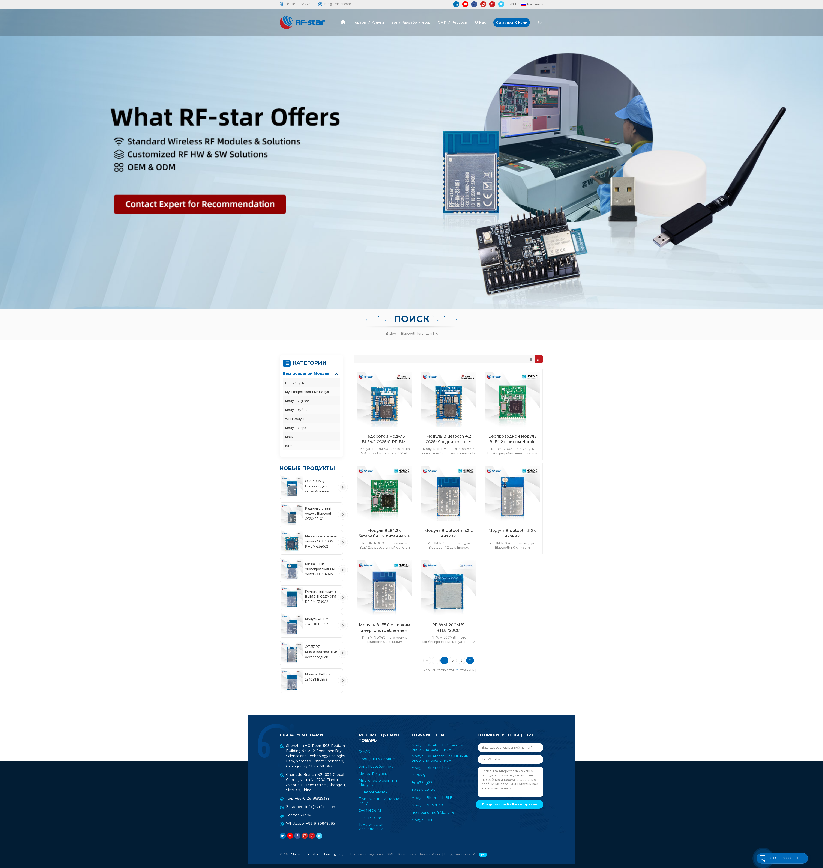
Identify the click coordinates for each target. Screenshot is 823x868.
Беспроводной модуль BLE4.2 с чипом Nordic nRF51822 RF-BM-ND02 (512, 439)
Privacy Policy (430, 854)
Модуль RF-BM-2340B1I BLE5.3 (317, 621)
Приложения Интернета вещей (381, 801)
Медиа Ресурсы (373, 774)
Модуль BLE (422, 820)
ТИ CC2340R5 (423, 790)
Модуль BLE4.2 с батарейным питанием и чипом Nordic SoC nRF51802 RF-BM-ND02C (384, 533)
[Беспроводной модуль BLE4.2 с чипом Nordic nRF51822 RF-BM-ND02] (512, 399)
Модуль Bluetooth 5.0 (431, 768)
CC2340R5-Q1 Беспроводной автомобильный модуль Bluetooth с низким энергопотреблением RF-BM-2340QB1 (322, 486)
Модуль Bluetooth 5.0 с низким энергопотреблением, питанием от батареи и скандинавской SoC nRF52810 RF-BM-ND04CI (512, 533)
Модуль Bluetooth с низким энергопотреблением (437, 747)
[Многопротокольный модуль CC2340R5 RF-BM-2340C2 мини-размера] (292, 542)
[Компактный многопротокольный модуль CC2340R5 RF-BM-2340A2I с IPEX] (292, 570)
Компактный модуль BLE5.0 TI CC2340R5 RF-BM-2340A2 (320, 597)
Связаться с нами (511, 22)
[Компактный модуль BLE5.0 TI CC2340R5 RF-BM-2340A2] (292, 598)
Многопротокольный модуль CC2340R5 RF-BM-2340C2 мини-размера (321, 541)
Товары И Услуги (368, 22)
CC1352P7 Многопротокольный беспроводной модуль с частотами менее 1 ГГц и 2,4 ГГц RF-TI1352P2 (321, 652)
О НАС (364, 751)
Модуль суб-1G (296, 410)
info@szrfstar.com (337, 4)
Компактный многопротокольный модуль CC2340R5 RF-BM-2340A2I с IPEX (320, 569)
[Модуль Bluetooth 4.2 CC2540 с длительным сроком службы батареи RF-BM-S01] (448, 399)
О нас (480, 22)
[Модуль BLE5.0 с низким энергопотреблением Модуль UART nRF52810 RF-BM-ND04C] (384, 587)
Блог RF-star (370, 818)
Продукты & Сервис (377, 759)
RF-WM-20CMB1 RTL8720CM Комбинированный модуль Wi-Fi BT (448, 628)
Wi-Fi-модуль (295, 419)
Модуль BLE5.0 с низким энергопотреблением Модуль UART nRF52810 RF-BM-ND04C (384, 628)
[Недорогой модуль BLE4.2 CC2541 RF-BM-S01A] (384, 399)
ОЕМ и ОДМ (370, 811)
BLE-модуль (294, 383)
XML (390, 854)
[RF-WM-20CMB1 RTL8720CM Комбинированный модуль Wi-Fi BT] (448, 587)
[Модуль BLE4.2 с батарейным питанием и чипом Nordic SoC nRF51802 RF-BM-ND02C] (384, 493)
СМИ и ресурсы (453, 22)
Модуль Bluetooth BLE (432, 798)
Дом (392, 333)
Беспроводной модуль (306, 373)
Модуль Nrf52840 (427, 805)
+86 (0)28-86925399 (312, 798)
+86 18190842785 (298, 4)
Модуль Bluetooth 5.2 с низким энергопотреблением (440, 758)
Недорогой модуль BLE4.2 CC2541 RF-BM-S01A (384, 439)
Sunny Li (307, 815)
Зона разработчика (376, 766)
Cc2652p (419, 775)
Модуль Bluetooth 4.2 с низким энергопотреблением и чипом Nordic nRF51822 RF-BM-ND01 (448, 533)
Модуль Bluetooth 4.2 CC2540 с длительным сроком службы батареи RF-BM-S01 (448, 439)
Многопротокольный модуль (378, 782)
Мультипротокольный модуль (307, 392)
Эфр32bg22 (422, 783)
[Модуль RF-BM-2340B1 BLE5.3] (292, 681)
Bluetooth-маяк (373, 792)
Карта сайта (407, 854)
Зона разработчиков (410, 22)
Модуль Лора (295, 428)
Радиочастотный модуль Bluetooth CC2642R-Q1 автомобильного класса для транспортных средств (318, 514)
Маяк (289, 437)
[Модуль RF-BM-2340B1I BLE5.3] (292, 625)
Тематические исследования (372, 827)
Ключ (289, 446)
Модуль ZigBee (297, 401)
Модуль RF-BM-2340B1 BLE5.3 (317, 676)
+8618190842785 (320, 823)
